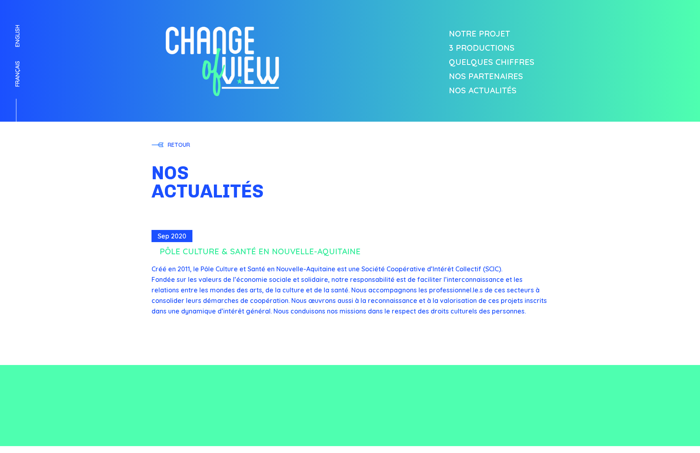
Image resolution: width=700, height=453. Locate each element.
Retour (179, 145)
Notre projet (479, 34)
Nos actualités (482, 90)
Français (17, 74)
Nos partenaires (486, 76)
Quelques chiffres (491, 62)
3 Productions (481, 48)
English (17, 36)
